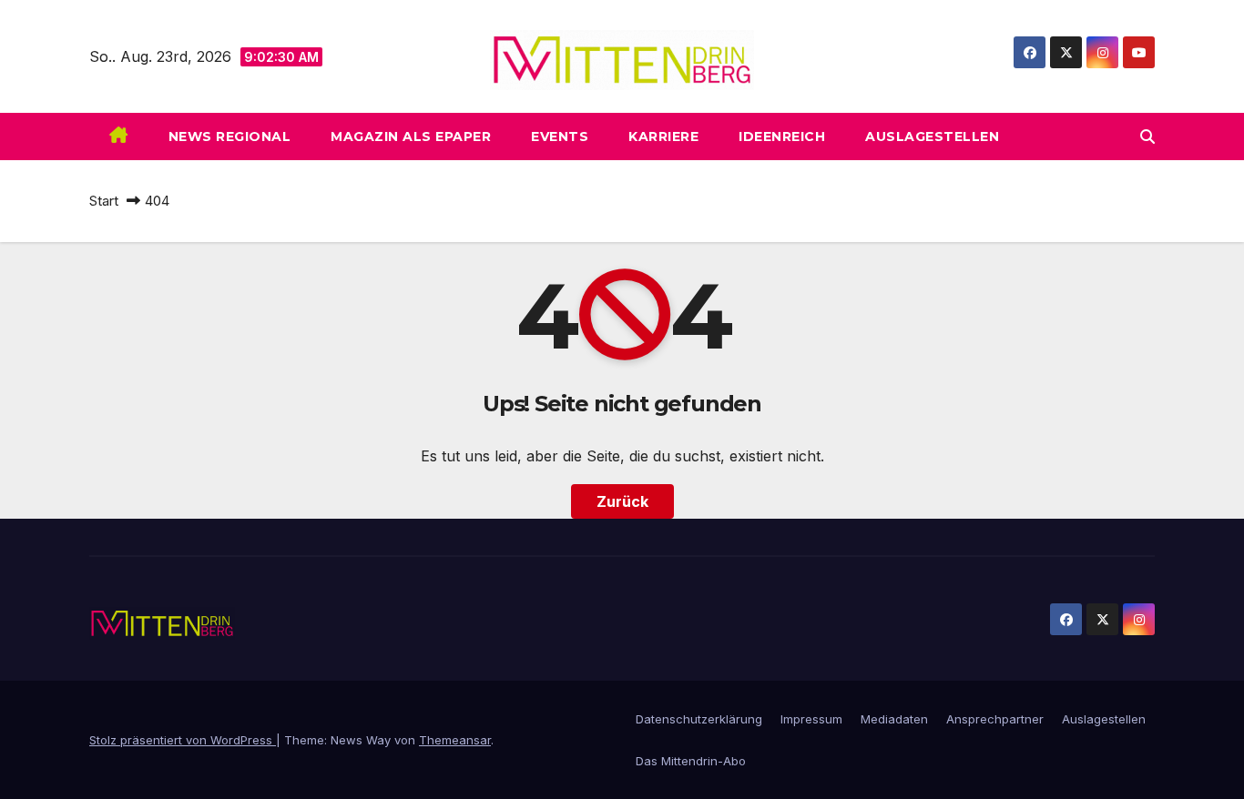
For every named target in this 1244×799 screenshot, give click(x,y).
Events (559, 136)
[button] (1147, 136)
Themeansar (455, 740)
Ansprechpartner (995, 719)
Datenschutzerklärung (699, 719)
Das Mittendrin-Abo (691, 760)
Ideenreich (782, 136)
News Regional (229, 136)
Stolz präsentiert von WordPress (182, 740)
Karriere (663, 136)
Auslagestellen (932, 136)
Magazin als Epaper (411, 136)
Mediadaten (894, 719)
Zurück (622, 501)
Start (103, 200)
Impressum (811, 719)
